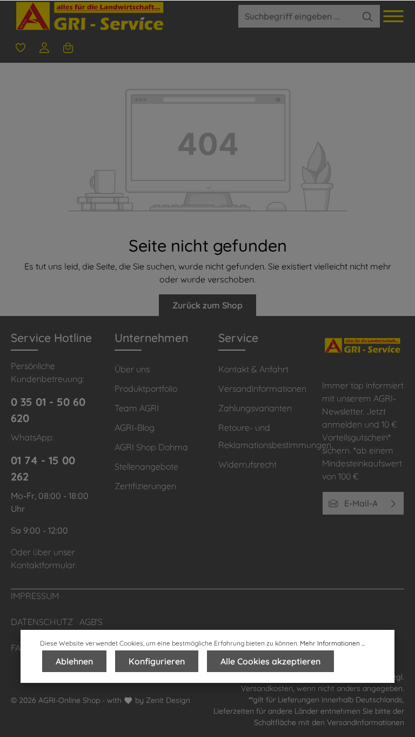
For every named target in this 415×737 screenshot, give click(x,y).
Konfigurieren (157, 661)
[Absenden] (393, 503)
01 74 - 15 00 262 (43, 468)
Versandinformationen (262, 388)
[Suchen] (367, 16)
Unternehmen (151, 338)
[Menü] (393, 16)
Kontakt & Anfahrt (253, 369)
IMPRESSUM (35, 595)
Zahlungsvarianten (255, 408)
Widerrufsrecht (247, 464)
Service (238, 338)
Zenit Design (168, 700)
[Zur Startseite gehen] (91, 16)
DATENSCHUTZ (42, 621)
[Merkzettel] (20, 47)
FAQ (19, 647)
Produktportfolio (146, 388)
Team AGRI (137, 408)
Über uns (132, 369)
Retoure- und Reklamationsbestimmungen (274, 436)
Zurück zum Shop (207, 305)
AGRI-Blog (135, 427)
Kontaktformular (43, 565)
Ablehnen (74, 661)
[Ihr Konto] (44, 47)
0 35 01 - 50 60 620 (48, 410)
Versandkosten (267, 688)
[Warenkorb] (68, 47)
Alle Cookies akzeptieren (270, 661)
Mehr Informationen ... (332, 643)
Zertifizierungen (145, 486)
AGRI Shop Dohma (151, 447)
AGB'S (91, 621)
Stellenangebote (146, 466)
